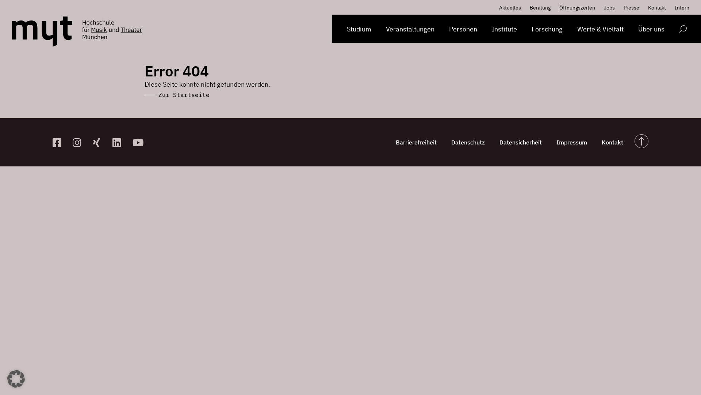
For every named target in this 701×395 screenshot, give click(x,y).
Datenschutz (468, 142)
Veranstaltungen (410, 29)
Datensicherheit (520, 142)
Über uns (651, 29)
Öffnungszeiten (577, 7)
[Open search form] (683, 30)
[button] (16, 379)
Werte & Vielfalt (600, 29)
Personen (463, 29)
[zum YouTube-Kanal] (140, 142)
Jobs (609, 7)
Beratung (540, 7)
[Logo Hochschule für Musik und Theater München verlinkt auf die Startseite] (42, 31)
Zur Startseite (184, 94)
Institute (504, 29)
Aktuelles (510, 7)
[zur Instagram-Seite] (80, 142)
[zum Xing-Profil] (100, 142)
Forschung (547, 29)
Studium (359, 29)
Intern (682, 7)
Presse (631, 7)
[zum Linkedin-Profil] (119, 142)
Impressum (571, 142)
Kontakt (657, 7)
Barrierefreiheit (416, 142)
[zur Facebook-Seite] (60, 142)
